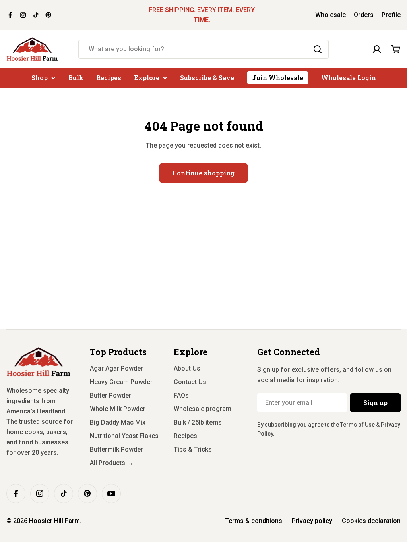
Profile (391, 15)
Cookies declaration (371, 521)
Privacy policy (312, 521)
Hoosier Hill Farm (54, 521)
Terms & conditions (253, 521)
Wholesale (330, 15)
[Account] (377, 49)
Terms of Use (357, 424)
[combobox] (203, 49)
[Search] (317, 49)
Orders (364, 15)
